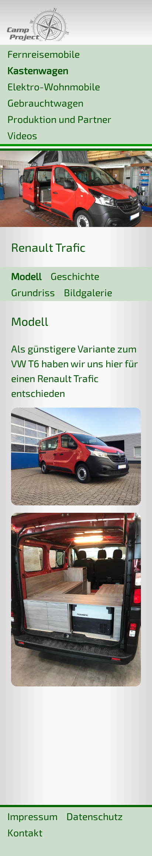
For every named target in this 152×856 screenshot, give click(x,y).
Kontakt (24, 832)
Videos (22, 135)
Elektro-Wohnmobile (53, 86)
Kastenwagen (37, 70)
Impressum (32, 816)
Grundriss (33, 292)
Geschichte (75, 276)
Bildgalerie (88, 292)
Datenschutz (94, 816)
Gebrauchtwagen (45, 102)
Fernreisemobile (43, 54)
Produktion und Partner (59, 119)
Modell (26, 276)
